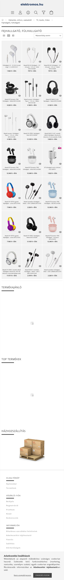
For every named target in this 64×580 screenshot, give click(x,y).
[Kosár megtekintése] (51, 12)
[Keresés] (36, 12)
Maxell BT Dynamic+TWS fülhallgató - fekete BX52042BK (12, 100)
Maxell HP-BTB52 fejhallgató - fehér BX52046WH (32, 134)
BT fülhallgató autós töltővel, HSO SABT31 (52, 168)
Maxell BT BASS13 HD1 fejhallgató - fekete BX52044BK (52, 100)
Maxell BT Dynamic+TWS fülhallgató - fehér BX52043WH (32, 168)
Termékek (11, 488)
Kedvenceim (12, 518)
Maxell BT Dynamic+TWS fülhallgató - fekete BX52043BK (12, 168)
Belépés (10, 501)
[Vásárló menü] (28, 12)
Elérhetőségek (13, 548)
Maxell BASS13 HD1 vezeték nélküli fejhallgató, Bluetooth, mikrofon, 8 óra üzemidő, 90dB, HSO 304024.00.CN (52, 135)
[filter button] (44, 12)
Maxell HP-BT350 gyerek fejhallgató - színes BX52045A (11, 236)
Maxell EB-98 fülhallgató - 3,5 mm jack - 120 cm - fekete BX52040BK (52, 67)
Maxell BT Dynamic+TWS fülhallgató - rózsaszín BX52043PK (52, 237)
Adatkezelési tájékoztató (19, 535)
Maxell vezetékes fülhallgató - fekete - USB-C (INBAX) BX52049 (32, 202)
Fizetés (9, 539)
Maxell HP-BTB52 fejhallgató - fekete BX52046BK (32, 236)
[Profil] (20, 12)
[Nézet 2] (8, 35)
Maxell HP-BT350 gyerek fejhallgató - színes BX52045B (11, 202)
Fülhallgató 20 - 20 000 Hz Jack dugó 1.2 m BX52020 (12, 66)
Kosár (9, 514)
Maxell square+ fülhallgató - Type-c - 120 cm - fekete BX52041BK (32, 101)
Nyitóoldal (11, 484)
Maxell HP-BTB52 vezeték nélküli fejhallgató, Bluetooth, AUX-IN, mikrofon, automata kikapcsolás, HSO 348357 (11, 271)
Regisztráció (12, 505)
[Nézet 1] (4, 35)
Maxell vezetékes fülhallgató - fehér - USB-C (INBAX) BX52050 (52, 270)
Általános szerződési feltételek (21, 531)
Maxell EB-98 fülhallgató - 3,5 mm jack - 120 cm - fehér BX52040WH (32, 67)
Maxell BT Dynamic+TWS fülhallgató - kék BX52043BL (52, 202)
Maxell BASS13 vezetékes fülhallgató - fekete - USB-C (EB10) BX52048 (32, 271)
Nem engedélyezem (22, 575)
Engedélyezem (43, 575)
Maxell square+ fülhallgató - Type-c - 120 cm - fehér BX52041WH (11, 135)
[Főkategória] (3, 20)
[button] (11, 53)
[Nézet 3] (13, 35)
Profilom (10, 509)
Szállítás (10, 543)
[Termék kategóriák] (12, 12)
